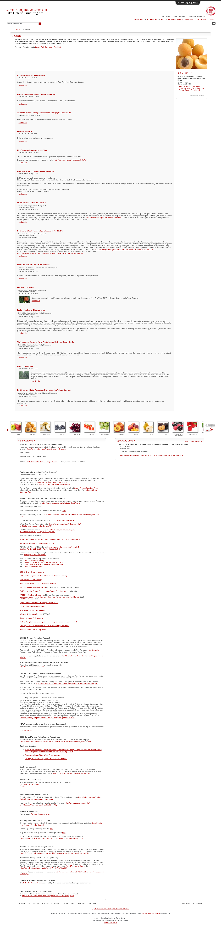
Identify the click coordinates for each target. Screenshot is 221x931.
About (168, 16)
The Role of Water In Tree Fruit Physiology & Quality (43, 562)
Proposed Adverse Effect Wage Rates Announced (43, 755)
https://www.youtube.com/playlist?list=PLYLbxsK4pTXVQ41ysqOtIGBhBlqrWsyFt (47, 531)
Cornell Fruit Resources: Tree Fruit (48, 47)
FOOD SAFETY (200, 20)
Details (22, 786)
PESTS (163, 20)
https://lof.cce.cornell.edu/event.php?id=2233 (50, 482)
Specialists (182, 16)
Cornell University (110, 923)
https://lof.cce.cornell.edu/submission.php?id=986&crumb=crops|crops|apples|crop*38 (50, 525)
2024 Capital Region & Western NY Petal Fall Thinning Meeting (43, 576)
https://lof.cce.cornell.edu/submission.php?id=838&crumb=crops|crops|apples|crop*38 (51, 838)
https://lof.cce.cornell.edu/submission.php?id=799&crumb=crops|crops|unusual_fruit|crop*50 (54, 853)
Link (64, 511)
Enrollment (192, 16)
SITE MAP (92, 903)
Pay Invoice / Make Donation (192, 903)
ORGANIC (211, 20)
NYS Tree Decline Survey (29, 784)
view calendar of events (197, 95)
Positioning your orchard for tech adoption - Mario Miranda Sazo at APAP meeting (50, 539)
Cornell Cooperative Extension (26, 11)
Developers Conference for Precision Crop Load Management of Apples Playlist (49, 597)
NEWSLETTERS (24, 903)
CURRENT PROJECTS (41, 903)
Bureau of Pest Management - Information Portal (103, 218)
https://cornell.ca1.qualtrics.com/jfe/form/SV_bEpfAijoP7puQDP (43, 868)
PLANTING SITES (138, 20)
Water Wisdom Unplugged (33, 566)
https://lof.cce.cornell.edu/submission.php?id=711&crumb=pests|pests (48, 896)
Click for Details (26, 730)
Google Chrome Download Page (86, 488)
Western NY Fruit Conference (31, 614)
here (51, 829)
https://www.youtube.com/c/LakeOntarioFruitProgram (46, 449)
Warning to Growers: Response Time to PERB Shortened (46, 759)
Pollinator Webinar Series (32, 883)
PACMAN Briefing (26, 599)
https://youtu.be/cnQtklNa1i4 (63, 520)
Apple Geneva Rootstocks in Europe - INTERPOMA (39, 603)
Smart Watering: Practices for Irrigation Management (43, 564)
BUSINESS (189, 20)
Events (174, 16)
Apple (97, 650)
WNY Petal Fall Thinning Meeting (32, 610)
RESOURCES (82, 903)
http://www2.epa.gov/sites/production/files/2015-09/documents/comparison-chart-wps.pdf (50, 253)
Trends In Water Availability (34, 560)
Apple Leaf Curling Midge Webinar (32, 607)
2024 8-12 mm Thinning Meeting (32, 572)
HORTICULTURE (153, 20)
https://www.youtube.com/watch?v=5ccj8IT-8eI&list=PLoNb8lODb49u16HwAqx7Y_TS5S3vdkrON (49, 548)
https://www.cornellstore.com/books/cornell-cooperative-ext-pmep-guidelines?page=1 (67, 684)
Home (162, 16)
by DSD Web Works (121, 920)
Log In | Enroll (191, 3)
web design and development (103, 920)
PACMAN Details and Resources (32, 595)
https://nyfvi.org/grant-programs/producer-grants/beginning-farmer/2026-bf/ (47, 718)
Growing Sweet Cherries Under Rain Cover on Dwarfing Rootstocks (44, 626)
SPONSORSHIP (69, 903)
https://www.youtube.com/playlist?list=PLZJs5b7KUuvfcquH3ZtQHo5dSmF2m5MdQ (55, 804)
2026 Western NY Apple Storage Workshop (42, 462)
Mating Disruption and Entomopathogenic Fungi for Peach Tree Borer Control (48, 622)
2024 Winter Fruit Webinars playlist (33, 587)
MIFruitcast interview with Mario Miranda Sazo (37, 543)
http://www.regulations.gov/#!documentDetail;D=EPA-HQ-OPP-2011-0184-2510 (124, 250)
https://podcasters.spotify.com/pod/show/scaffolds (71, 773)
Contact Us (201, 16)
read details (23, 85)
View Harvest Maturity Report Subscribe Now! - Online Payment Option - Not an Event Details (191, 88)
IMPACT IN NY (56, 903)
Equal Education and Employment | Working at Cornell (110, 909)
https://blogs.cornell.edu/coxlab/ (32, 667)
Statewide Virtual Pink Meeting (31, 618)
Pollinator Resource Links (40, 814)
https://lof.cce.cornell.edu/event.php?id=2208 (55, 484)
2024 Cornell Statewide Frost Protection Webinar (38, 583)
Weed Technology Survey (76, 866)
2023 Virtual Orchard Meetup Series (33, 630)
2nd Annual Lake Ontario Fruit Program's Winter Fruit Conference (44, 591)
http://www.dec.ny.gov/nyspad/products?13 (70, 160)
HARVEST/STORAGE (175, 20)
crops (18, 30)
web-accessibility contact (151, 913)
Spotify (91, 650)
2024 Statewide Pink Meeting (31, 580)
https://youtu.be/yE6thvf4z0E (35, 555)
